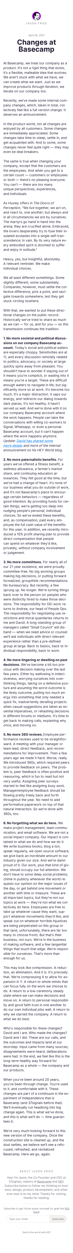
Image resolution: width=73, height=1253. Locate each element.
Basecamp (44, 1181)
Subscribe (58, 1218)
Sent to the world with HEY (36, 1232)
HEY (61, 1181)
